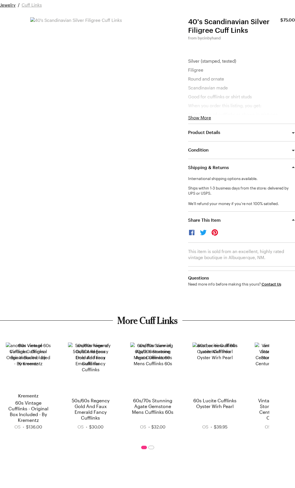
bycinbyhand (209, 38)
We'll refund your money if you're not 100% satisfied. (233, 203)
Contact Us (271, 284)
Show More (199, 118)
